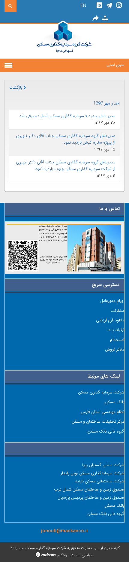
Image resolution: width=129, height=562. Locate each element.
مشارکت (117, 310)
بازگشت (16, 87)
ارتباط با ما (115, 330)
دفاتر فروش (114, 349)
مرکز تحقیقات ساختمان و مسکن (97, 421)
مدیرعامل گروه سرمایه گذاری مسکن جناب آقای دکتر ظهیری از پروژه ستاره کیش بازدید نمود (65, 139)
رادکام (62, 555)
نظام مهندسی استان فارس (102, 412)
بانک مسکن (114, 402)
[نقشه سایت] (105, 18)
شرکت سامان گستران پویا (103, 465)
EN (83, 5)
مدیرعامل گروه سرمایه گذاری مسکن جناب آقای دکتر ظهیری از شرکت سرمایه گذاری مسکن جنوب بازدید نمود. (65, 165)
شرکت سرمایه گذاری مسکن (101, 392)
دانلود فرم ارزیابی (110, 320)
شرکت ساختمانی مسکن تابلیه (99, 481)
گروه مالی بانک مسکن (105, 431)
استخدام (117, 339)
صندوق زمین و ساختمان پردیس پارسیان (91, 497)
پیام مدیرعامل (111, 300)
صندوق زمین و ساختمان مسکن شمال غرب (89, 489)
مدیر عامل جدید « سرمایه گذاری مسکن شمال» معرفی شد (67, 116)
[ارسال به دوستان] (95, 18)
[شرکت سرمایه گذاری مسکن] (64, 41)
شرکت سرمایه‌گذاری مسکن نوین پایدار (92, 473)
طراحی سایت (82, 555)
